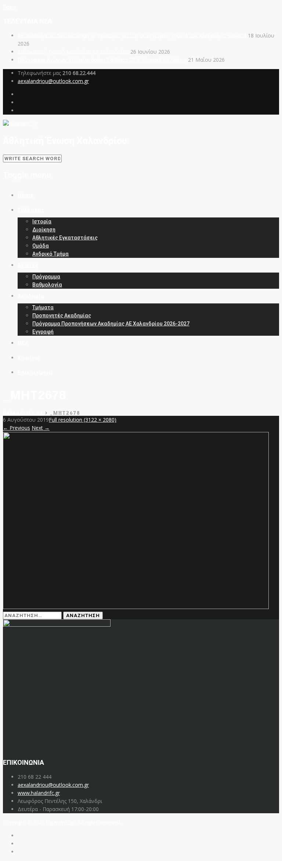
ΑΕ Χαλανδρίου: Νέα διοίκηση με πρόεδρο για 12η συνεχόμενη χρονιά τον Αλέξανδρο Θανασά (132, 35)
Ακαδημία (31, 296)
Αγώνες (28, 265)
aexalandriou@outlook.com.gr (53, 81)
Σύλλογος (31, 210)
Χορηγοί (29, 358)
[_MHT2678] (136, 607)
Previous (16, 427)
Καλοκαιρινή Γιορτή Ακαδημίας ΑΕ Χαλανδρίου (73, 51)
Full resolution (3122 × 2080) (82, 419)
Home (26, 195)
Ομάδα (40, 246)
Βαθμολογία (47, 285)
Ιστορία (41, 221)
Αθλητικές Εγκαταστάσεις (65, 238)
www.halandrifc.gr (39, 792)
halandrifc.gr (60, 822)
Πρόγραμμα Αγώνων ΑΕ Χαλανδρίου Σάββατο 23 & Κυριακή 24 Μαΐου (102, 59)
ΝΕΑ (23, 343)
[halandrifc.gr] (20, 123)
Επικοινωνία (35, 372)
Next (41, 427)
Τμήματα (43, 307)
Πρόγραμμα (46, 277)
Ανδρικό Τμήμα (50, 254)
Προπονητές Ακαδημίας (61, 315)
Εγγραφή (43, 332)
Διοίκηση (43, 230)
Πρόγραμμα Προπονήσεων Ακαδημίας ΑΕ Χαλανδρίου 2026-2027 (110, 324)
